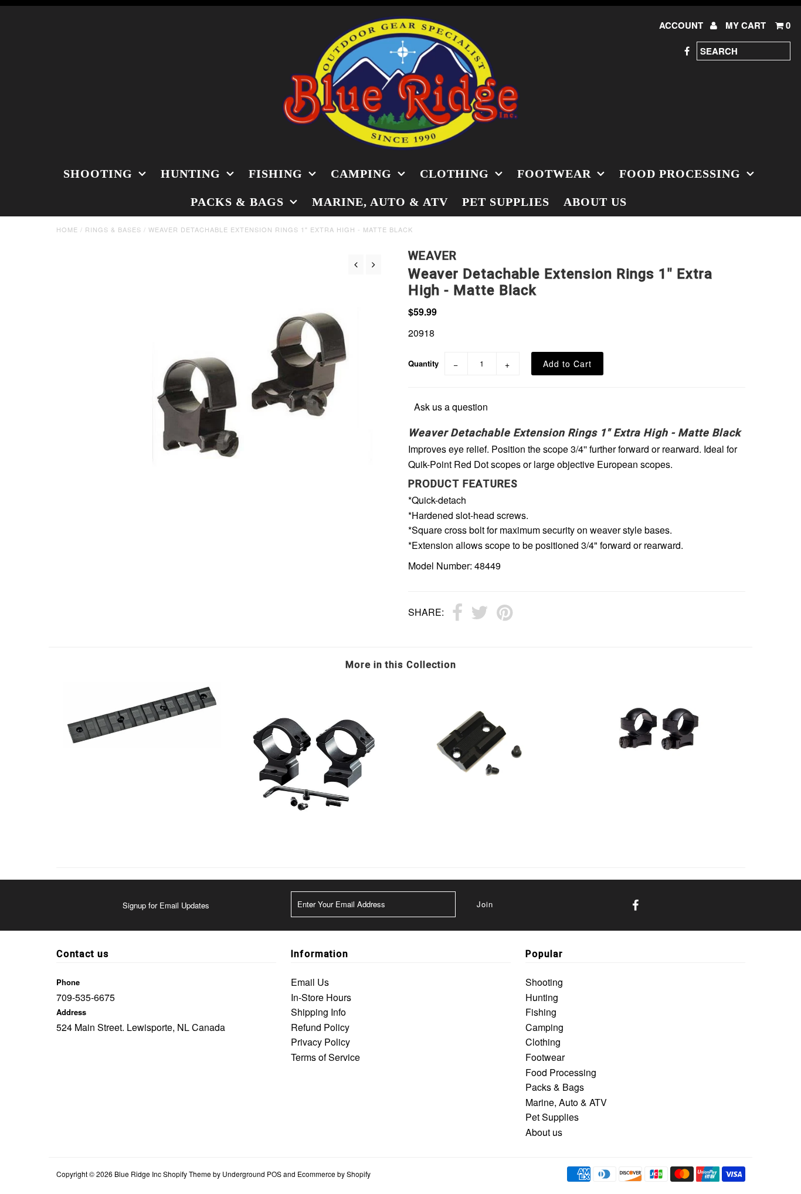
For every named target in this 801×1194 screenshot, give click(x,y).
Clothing (454, 173)
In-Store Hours (321, 997)
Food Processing (680, 173)
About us (595, 201)
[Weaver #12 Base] (486, 796)
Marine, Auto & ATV (380, 201)
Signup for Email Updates (166, 905)
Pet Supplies (505, 201)
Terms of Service (325, 1057)
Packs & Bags (237, 201)
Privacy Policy (320, 1042)
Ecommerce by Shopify (334, 1174)
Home (67, 229)
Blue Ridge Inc (137, 1174)
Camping (361, 173)
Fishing (276, 173)
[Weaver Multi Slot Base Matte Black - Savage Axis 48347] (142, 744)
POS (274, 1174)
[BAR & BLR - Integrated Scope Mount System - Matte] (314, 836)
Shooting (98, 173)
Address (71, 1011)
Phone (68, 982)
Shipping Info (318, 1012)
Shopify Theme (187, 1174)
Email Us (310, 982)
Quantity (423, 363)
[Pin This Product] (504, 613)
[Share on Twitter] (479, 613)
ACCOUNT (682, 25)
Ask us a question (451, 406)
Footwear (554, 173)
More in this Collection (400, 664)
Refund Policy (320, 1027)
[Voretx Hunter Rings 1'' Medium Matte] (659, 771)
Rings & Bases (113, 229)
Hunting (190, 173)
